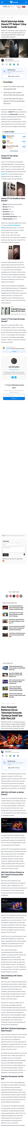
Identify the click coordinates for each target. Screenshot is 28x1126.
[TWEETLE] (7, 65)
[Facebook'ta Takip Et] (7, 596)
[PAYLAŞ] (3, 65)
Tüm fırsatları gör (14, 151)
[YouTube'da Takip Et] (17, 596)
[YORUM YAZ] (14, 65)
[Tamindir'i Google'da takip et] (14, 350)
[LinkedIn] (15, 377)
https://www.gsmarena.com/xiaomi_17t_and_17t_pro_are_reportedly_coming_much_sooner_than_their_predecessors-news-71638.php (16, 535)
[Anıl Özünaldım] (14, 359)
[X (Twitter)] (12, 377)
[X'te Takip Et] (14, 596)
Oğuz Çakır (8, 751)
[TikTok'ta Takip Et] (21, 596)
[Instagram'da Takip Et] (10, 596)
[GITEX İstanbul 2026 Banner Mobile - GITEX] (14, 7)
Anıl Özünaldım (9, 59)
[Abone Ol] (17, 64)
